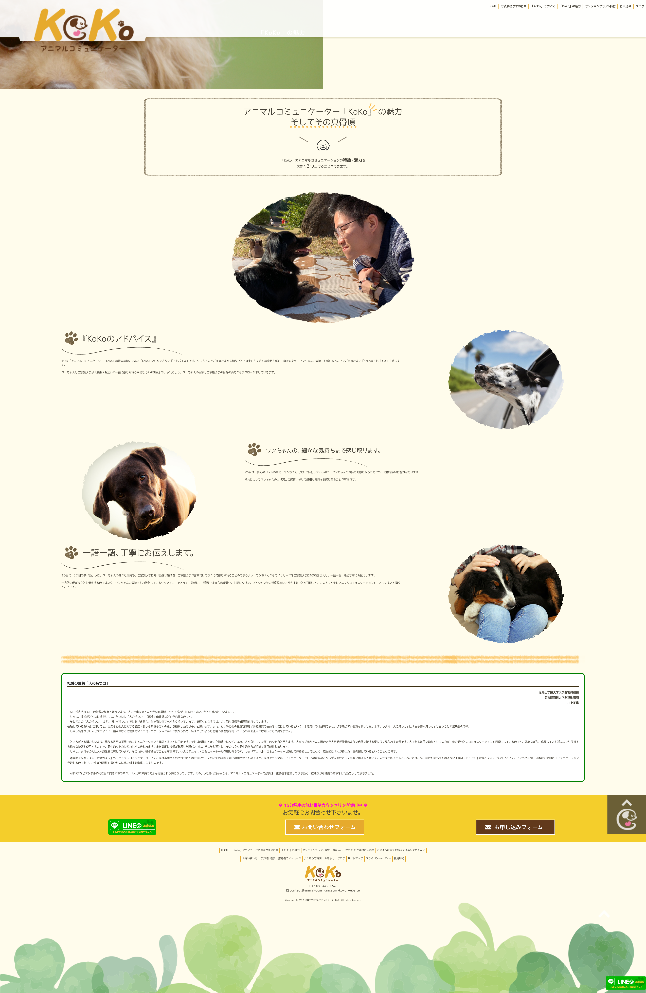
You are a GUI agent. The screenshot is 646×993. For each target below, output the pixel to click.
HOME (224, 850)
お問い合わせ (249, 858)
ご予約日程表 (267, 858)
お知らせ (329, 858)
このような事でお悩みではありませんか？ (401, 850)
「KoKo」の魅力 (290, 850)
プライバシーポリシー (378, 858)
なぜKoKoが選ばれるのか (359, 850)
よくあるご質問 (312, 858)
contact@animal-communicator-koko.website (325, 890)
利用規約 (399, 858)
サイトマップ (355, 858)
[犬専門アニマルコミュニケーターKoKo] (84, 28)
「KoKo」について (242, 850)
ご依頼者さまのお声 (266, 850)
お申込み (337, 850)
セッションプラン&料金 (316, 850)
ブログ (341, 858)
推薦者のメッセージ (289, 858)
